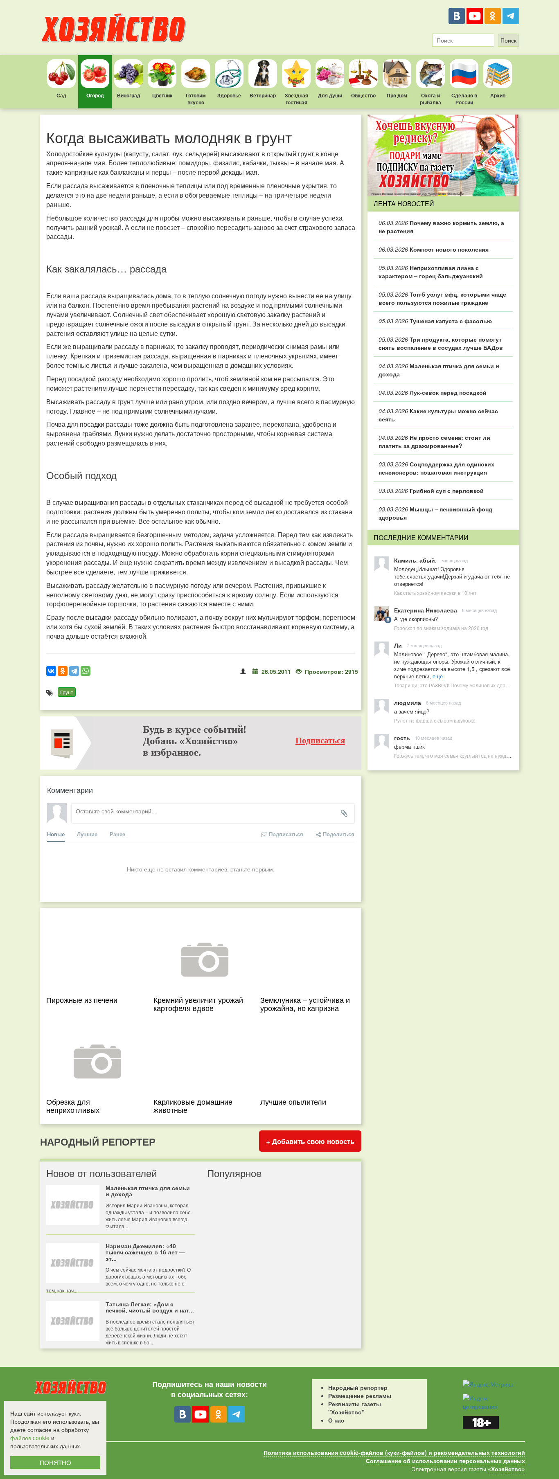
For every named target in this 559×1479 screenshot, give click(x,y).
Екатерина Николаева (425, 610)
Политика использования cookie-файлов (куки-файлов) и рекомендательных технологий (394, 1452)
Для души (330, 95)
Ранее (117, 834)
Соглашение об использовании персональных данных (445, 1460)
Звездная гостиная (296, 99)
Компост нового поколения (434, 249)
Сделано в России (464, 99)
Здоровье (229, 95)
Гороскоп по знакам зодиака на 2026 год (441, 627)
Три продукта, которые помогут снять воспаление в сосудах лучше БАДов (441, 343)
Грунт (66, 692)
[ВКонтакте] (457, 16)
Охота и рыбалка (430, 99)
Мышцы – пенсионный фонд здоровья (435, 513)
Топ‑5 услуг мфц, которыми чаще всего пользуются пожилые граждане (442, 298)
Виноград (128, 95)
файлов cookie (30, 1438)
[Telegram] (511, 16)
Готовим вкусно (196, 99)
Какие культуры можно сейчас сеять (438, 415)
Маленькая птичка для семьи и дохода (439, 370)
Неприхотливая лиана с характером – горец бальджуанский (431, 271)
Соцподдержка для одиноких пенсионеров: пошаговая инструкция (436, 468)
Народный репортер (358, 1387)
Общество (363, 95)
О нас (336, 1420)
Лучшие (87, 834)
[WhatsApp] (85, 671)
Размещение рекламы (359, 1395)
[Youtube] (475, 16)
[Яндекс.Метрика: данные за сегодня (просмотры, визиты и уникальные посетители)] (488, 1384)
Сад (61, 95)
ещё (438, 676)
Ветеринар (263, 95)
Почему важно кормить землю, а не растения (441, 226)
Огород (95, 95)
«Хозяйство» (506, 1469)
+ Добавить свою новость (310, 1141)
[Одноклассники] (493, 16)
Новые (56, 834)
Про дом (397, 95)
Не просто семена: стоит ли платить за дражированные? (434, 441)
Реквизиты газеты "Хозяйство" (354, 1408)
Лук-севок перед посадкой (433, 392)
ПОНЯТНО (55, 1462)
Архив (497, 95)
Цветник (162, 95)
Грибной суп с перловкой (431, 490)
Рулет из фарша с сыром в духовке (435, 720)
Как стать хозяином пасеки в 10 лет (435, 592)
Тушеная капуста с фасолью (435, 321)
